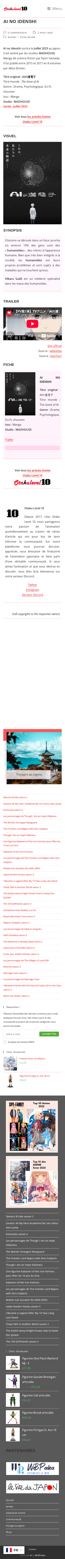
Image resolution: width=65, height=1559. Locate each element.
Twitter (32, 585)
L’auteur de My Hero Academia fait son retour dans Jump (32, 803)
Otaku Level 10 (32, 122)
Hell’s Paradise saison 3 (15, 935)
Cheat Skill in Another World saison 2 (22, 887)
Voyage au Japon (15, 1525)
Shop (9, 1532)
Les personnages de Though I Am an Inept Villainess (30, 816)
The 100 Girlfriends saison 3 (17, 903)
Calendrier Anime (15, 1512)
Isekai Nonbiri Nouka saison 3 (18, 874)
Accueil (10, 1500)
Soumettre (49, 1033)
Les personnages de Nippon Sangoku (22, 929)
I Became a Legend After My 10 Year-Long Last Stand (30, 880)
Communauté (13, 1519)
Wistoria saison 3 (12, 966)
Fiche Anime (28, 37)
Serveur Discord (32, 595)
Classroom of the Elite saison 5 (18, 947)
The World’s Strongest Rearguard (20, 822)
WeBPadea (40, 1555)
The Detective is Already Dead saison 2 (22, 941)
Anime (12, 37)
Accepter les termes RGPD (21, 1042)
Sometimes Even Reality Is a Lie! (19, 910)
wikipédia (56, 351)
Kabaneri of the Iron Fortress (18, 851)
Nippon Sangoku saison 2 (16, 922)
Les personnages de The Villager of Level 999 (26, 960)
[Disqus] (32, 677)
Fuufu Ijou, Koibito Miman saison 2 (21, 954)
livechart (56, 356)
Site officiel (54, 346)
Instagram (32, 590)
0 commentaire (17, 32)
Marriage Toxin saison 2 (15, 973)
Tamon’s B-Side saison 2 (15, 797)
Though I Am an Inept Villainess (19, 835)
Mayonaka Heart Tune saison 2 (19, 916)
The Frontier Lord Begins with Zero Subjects (25, 828)
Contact (32, 1549)
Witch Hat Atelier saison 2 (16, 995)
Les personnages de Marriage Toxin (21, 979)
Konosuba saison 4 (13, 809)
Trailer (9, 440)
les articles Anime (38, 117)
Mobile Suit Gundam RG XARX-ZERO (21, 868)
